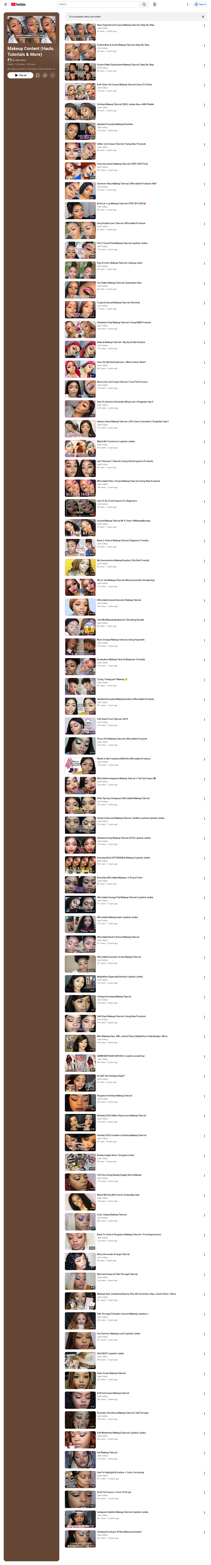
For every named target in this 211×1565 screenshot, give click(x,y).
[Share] (45, 75)
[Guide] (5, 4)
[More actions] (52, 75)
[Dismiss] (203, 17)
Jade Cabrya (102, 28)
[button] (31, 29)
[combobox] (99, 4)
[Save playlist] (38, 75)
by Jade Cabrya (19, 60)
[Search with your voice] (155, 4)
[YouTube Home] (18, 4)
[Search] (144, 4)
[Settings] (188, 4)
